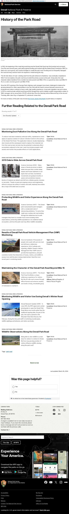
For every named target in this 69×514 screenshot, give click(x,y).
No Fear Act (39, 493)
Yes (16, 387)
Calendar (18, 12)
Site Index (40, 412)
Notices (3, 501)
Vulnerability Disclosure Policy (45, 498)
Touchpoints (48, 398)
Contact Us (5, 430)
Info (2, 12)
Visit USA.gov (45, 510)
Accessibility (4, 493)
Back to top (34, 363)
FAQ (38, 409)
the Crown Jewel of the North (37, 98)
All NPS (16, 442)
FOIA (2, 498)
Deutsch (39, 415)
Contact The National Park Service (11, 503)
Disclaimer (39, 495)
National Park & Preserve (16, 9)
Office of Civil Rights (42, 503)
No (16, 392)
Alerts (7, 12)
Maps (13, 12)
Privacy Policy (5, 495)
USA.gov (38, 501)
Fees (23, 12)
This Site (6, 442)
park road (9, 351)
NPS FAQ (3, 506)
